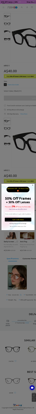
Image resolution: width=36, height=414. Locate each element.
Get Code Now (18, 220)
